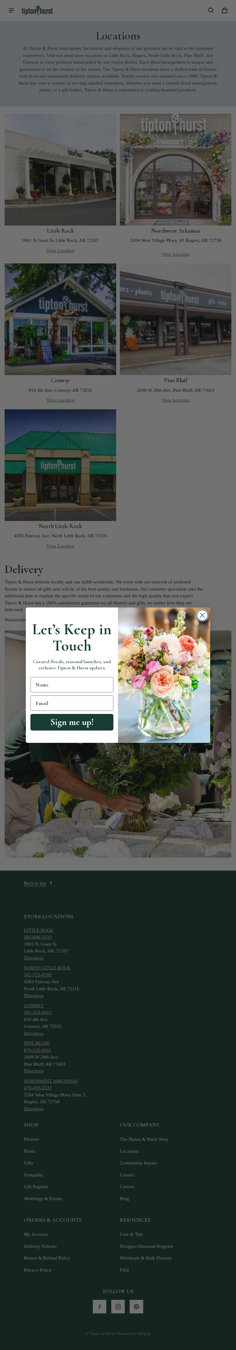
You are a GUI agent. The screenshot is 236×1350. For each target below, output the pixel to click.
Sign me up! (72, 722)
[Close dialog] (202, 615)
